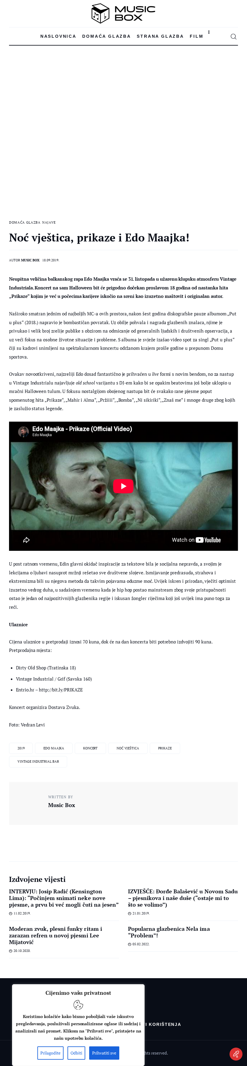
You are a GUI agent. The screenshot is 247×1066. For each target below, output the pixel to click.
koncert (90, 748)
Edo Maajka (53, 748)
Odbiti (76, 1053)
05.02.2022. (141, 944)
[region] (78, 1025)
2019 (21, 748)
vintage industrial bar (38, 761)
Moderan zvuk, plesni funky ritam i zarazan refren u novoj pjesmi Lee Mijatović (55, 935)
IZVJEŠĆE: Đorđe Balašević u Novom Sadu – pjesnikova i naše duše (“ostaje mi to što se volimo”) (183, 898)
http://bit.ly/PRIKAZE (61, 690)
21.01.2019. (141, 913)
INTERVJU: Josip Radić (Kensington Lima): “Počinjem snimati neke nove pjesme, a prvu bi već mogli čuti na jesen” (64, 898)
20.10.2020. (22, 951)
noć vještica (128, 748)
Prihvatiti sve (104, 1053)
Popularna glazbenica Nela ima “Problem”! (169, 932)
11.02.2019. (22, 913)
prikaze (165, 748)
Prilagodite (50, 1053)
